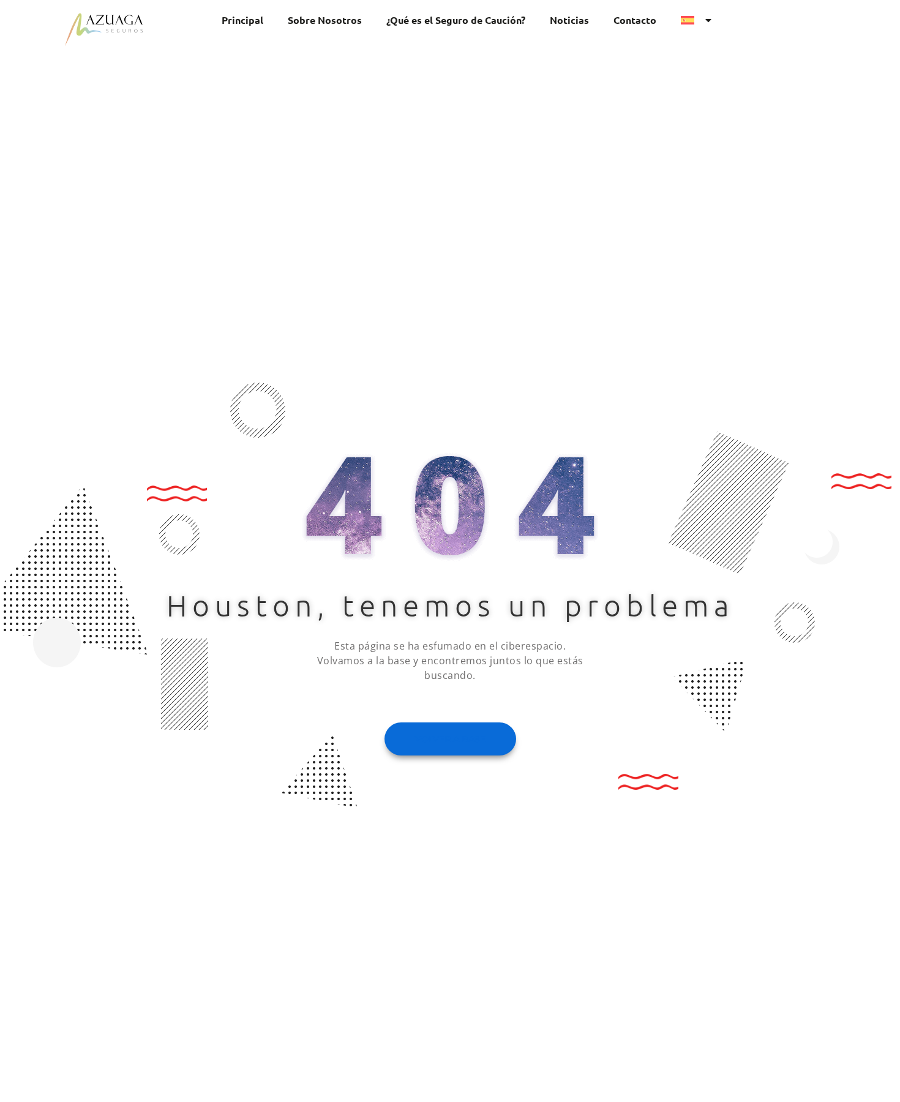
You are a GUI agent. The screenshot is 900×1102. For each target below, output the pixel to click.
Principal (242, 19)
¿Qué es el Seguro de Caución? (455, 19)
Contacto (634, 19)
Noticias (569, 19)
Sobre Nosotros (325, 19)
